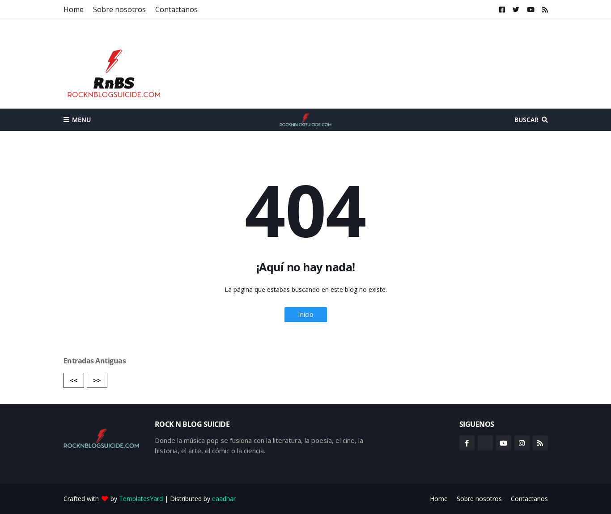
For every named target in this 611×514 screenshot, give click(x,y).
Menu (81, 119)
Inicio (306, 314)
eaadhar (224, 498)
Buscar (526, 119)
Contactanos (176, 9)
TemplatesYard (141, 498)
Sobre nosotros (119, 9)
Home (74, 9)
